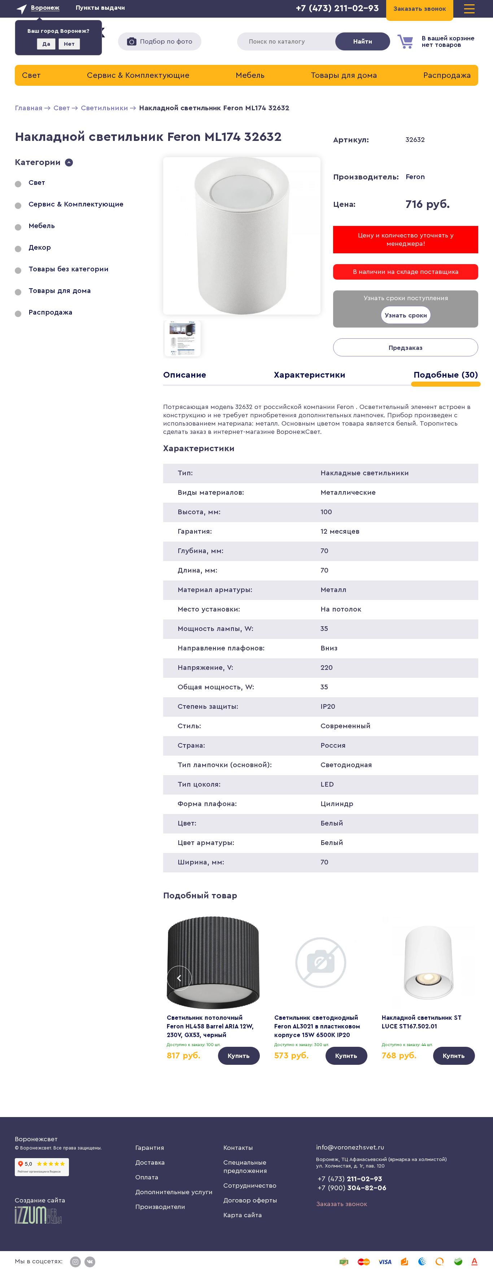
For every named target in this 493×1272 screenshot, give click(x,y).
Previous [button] (179, 978)
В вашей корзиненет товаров (448, 41)
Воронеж (45, 7)
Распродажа (447, 75)
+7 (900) (352, 1188)
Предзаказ (406, 347)
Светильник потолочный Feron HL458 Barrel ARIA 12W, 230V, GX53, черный (210, 1026)
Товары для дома (344, 75)
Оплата (146, 1177)
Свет (31, 75)
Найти (362, 41)
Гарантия (149, 1147)
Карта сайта (242, 1215)
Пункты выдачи (100, 7)
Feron (415, 177)
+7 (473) (350, 1179)
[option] (213, 990)
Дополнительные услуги (174, 1192)
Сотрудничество (249, 1185)
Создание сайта (40, 1200)
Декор (40, 247)
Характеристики (309, 375)
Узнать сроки (406, 315)
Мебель (250, 75)
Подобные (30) (446, 375)
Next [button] (462, 978)
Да (46, 44)
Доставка (150, 1162)
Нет (69, 44)
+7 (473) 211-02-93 (337, 8)
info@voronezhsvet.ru (350, 1147)
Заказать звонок (341, 1204)
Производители (160, 1207)
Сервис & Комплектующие (138, 75)
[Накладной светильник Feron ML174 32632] (242, 316)
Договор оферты (250, 1200)
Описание (184, 375)
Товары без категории (69, 269)
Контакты (238, 1147)
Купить (239, 1056)
